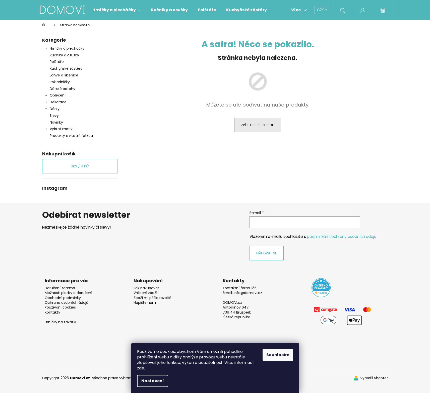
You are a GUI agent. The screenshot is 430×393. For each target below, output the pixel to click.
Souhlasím (277, 355)
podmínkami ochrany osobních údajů (341, 236)
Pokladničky (60, 81)
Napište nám (145, 302)
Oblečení (58, 95)
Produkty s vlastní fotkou (71, 135)
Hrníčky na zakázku (61, 322)
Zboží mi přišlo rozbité (152, 298)
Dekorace (58, 102)
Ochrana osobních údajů (66, 302)
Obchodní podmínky (63, 298)
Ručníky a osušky (64, 55)
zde (140, 368)
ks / (80, 166)
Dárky (54, 108)
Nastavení (152, 381)
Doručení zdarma (60, 288)
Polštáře (57, 61)
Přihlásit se (266, 253)
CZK (321, 9)
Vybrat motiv (61, 128)
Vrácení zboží (145, 292)
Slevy (54, 115)
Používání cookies (60, 307)
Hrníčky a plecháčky (67, 48)
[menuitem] (116, 10)
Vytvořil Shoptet (374, 378)
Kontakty (52, 312)
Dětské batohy (62, 88)
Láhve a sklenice (64, 75)
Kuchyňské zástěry (66, 68)
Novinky (56, 122)
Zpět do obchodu (257, 125)
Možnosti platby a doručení (68, 292)
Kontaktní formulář (239, 288)
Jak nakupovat (146, 288)
